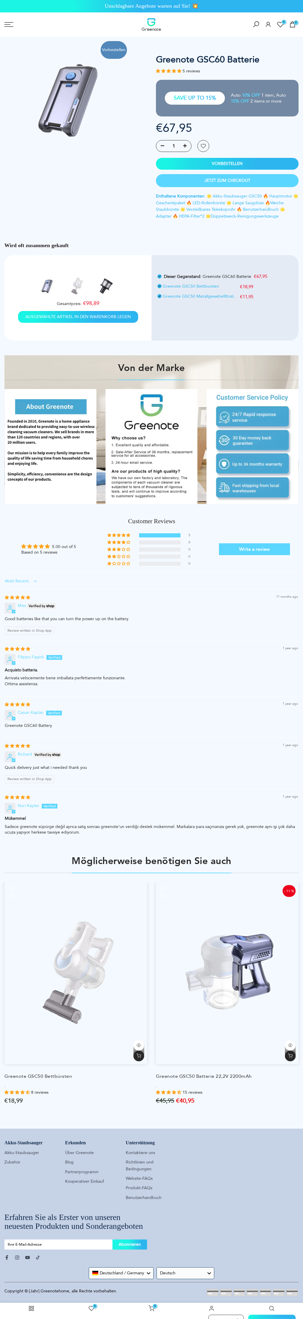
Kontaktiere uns (140, 1153)
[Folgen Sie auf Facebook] (6, 1257)
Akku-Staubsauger (21, 1153)
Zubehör (12, 1162)
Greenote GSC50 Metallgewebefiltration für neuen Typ (200, 296)
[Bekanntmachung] (151, 6)
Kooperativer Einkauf (84, 1181)
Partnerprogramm (82, 1172)
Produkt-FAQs (139, 1188)
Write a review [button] (254, 549)
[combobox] (121, 1273)
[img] (17, 597)
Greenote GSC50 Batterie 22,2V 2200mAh (204, 1076)
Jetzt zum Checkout (227, 180)
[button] (169, 71)
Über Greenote (79, 1153)
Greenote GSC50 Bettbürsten (191, 286)
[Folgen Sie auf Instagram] (17, 1257)
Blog (69, 1162)
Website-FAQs (139, 1178)
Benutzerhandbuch (144, 1197)
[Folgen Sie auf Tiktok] (38, 1257)
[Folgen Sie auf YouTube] (27, 1257)
